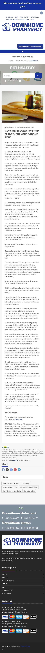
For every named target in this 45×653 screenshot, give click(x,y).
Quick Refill (35, 17)
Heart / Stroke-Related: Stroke (12, 491)
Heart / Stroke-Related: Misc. (28, 487)
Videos (24, 81)
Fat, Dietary (25, 483)
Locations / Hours (11, 19)
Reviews (4, 574)
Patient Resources (21, 61)
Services (4, 577)
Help (16, 17)
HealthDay (15, 460)
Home (11, 61)
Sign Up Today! (24, 19)
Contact (4, 584)
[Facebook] (41, 12)
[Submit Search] (38, 75)
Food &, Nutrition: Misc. (10, 487)
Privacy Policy (6, 593)
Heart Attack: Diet (29, 491)
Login (32, 19)
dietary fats (18, 419)
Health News (12, 81)
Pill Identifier (24, 17)
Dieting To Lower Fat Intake (11, 483)
